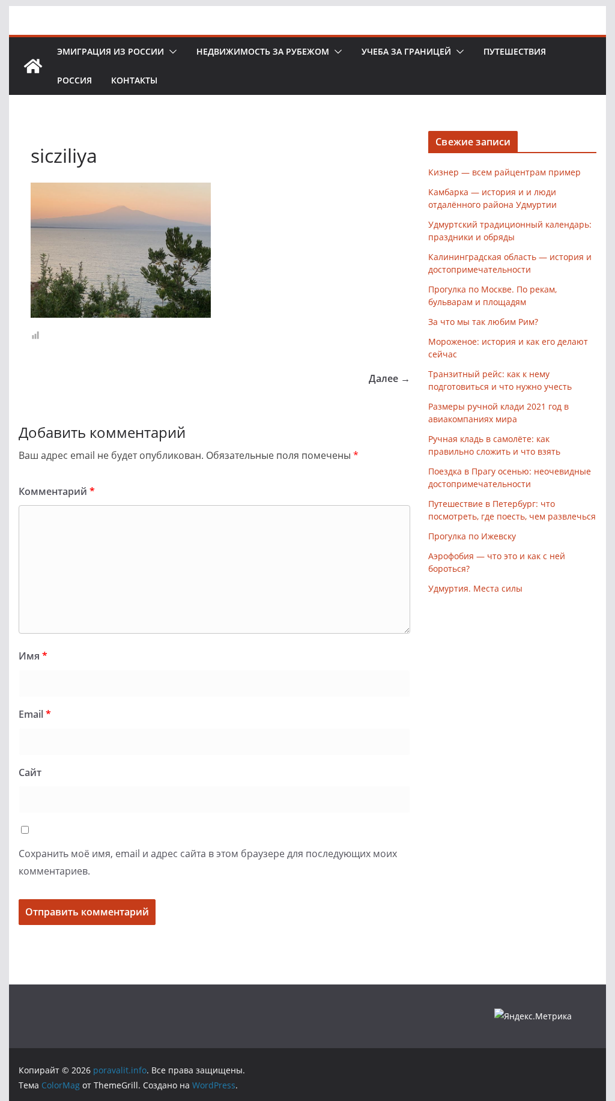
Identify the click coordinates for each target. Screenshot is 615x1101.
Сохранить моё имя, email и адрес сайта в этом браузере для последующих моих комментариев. (208, 862)
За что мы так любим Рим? (483, 321)
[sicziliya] (121, 190)
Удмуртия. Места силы (475, 588)
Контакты (134, 80)
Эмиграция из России (110, 51)
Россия (74, 80)
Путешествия (514, 51)
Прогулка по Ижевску (472, 536)
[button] (170, 51)
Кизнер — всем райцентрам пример (504, 172)
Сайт (30, 772)
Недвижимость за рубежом (262, 51)
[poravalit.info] (33, 66)
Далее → (389, 378)
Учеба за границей (406, 51)
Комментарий (57, 491)
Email (35, 714)
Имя (33, 656)
